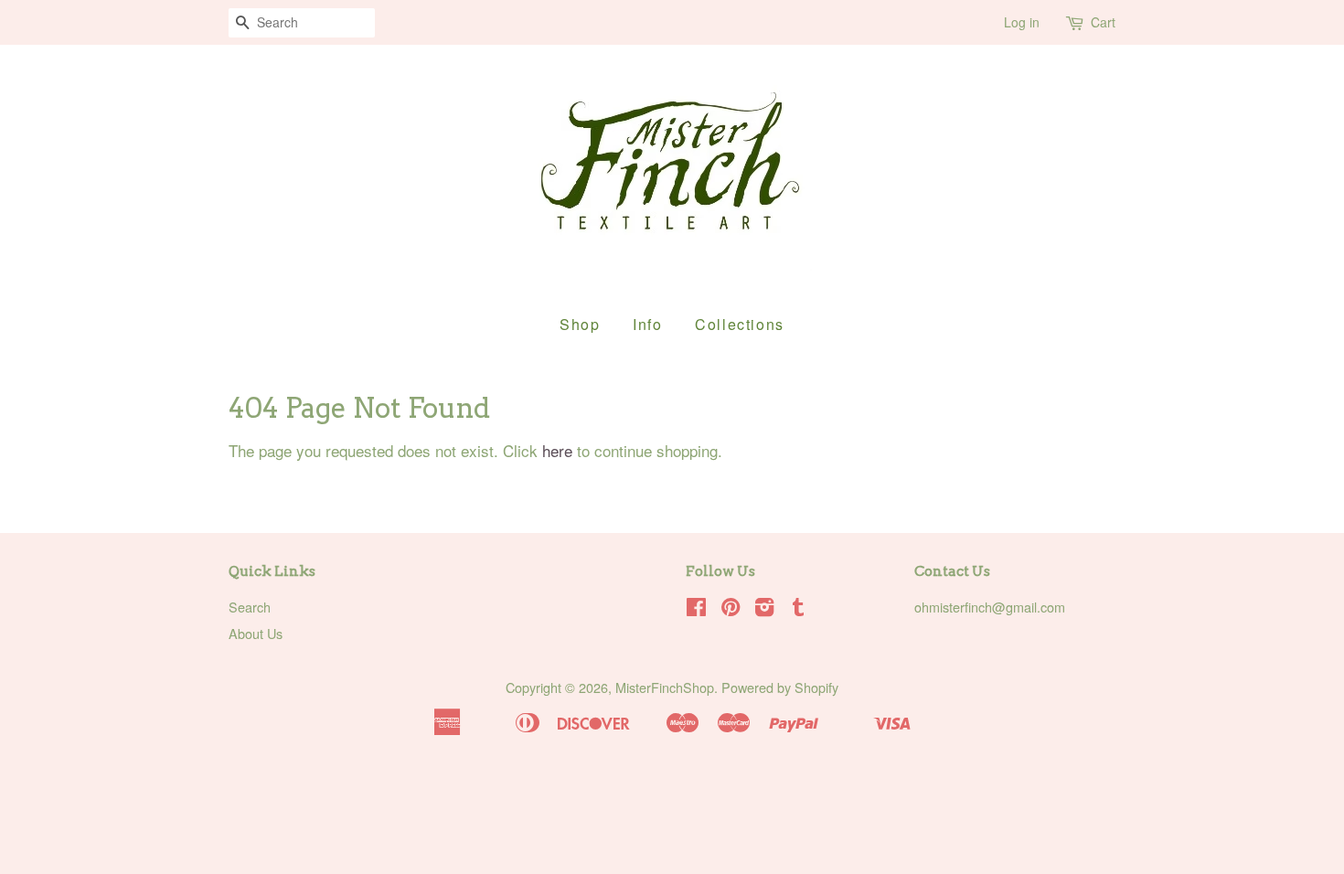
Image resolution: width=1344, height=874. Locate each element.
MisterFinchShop (664, 687)
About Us (256, 633)
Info (647, 324)
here (557, 450)
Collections (739, 324)
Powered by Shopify (779, 687)
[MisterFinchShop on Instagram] (764, 609)
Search (250, 606)
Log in (1022, 22)
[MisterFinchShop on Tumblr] (798, 609)
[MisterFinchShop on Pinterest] (730, 609)
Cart (1103, 22)
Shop (580, 324)
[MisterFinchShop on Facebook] (696, 609)
